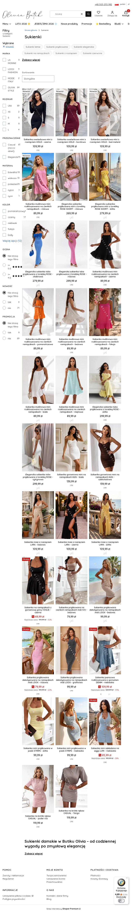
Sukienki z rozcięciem (66, 53)
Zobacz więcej (31, 59)
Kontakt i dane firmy (57, 895)
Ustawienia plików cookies (17, 895)
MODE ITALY (11, 80)
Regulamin (8, 878)
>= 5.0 (9, 267)
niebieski (12, 223)
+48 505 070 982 (103, 4)
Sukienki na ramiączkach (36, 53)
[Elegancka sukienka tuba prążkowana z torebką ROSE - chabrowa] (38, 245)
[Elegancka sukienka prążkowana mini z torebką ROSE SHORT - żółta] (105, 177)
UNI (10, 105)
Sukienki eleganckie (84, 47)
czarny (11, 217)
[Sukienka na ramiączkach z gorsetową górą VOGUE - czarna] (38, 580)
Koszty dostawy (99, 878)
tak (9, 302)
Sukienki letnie (33, 47)
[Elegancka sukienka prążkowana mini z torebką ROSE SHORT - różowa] (71, 177)
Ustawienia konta (56, 878)
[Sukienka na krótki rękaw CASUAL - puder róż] (38, 789)
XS (9, 111)
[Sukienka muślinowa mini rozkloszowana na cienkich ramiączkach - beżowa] (71, 312)
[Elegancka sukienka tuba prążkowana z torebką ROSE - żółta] (105, 380)
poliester (12, 184)
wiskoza (12, 178)
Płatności (95, 875)
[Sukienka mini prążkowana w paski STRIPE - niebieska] (71, 721)
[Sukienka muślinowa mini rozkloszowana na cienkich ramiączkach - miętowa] (71, 380)
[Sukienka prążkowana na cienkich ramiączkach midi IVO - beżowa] (71, 580)
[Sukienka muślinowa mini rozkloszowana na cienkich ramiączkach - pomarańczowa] (38, 312)
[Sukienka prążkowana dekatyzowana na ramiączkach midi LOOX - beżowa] (105, 580)
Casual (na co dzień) (11, 148)
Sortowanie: (28, 72)
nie (9, 308)
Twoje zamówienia (56, 875)
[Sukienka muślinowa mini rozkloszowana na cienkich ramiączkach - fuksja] (105, 312)
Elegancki (13, 157)
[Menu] (127, 879)
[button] (88, 14)
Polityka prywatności (14, 899)
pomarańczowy (16, 211)
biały (10, 235)
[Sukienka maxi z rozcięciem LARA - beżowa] (38, 515)
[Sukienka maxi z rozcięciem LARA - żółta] (105, 515)
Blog (49, 899)
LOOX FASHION (13, 71)
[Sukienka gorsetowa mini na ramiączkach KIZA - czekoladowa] (105, 447)
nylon (11, 190)
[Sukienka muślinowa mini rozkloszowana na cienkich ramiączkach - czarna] (105, 245)
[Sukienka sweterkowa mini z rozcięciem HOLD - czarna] (38, 113)
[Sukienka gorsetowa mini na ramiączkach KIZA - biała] (71, 447)
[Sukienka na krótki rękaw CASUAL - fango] (71, 786)
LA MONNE (12, 61)
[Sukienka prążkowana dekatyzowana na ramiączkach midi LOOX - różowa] (38, 650)
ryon (10, 196)
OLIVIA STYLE (11, 89)
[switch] (121, 901)
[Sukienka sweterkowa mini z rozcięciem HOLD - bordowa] (71, 113)
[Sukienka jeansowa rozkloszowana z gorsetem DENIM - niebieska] (105, 650)
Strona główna (31, 30)
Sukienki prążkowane (57, 47)
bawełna (12, 172)
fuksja (11, 229)
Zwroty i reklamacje (13, 875)
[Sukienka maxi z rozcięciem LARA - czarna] (71, 515)
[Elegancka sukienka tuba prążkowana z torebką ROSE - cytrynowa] (38, 447)
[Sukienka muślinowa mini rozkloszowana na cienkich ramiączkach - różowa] (38, 177)
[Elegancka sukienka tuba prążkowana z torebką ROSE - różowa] (71, 245)
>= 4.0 (9, 276)
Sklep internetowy (62, 909)
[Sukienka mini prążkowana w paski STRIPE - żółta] (38, 721)
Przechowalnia (54, 881)
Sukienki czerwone (92, 53)
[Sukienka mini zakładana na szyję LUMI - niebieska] (105, 721)
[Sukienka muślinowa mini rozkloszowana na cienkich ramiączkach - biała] (38, 380)
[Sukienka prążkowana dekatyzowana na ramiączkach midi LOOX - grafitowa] (71, 650)
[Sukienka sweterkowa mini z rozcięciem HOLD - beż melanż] (105, 113)
